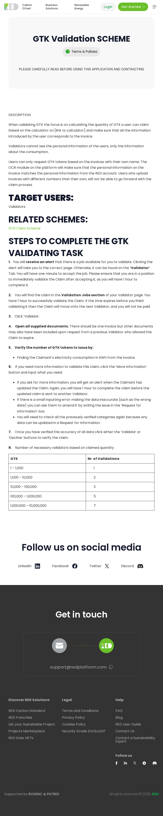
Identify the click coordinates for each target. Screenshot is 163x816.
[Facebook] (119, 763)
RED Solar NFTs (20, 738)
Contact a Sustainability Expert (135, 739)
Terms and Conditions (80, 711)
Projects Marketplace (26, 731)
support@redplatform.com (78, 667)
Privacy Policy (73, 717)
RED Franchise (20, 717)
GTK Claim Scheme (24, 228)
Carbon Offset (27, 6)
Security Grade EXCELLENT (84, 731)
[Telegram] (147, 763)
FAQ (118, 711)
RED (155, 794)
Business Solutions (52, 6)
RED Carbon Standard (26, 711)
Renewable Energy (81, 6)
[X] (138, 763)
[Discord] (157, 763)
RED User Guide (128, 724)
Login (108, 7)
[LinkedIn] (128, 763)
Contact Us (124, 731)
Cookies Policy (74, 724)
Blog (119, 717)
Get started (131, 7)
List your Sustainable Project (31, 724)
